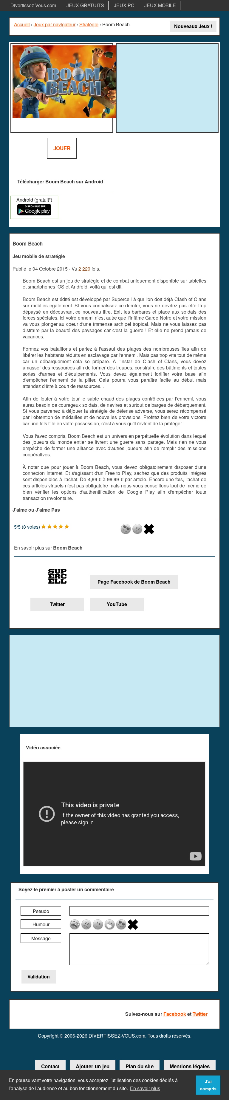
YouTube (117, 604)
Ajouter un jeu (92, 1066)
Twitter (57, 604)
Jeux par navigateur (54, 24)
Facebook (174, 1013)
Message (41, 938)
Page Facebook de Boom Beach (134, 581)
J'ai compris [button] (208, 1085)
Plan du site (140, 1066)
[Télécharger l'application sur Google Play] (34, 213)
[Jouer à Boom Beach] (61, 88)
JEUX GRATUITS (85, 5)
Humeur (41, 924)
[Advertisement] (168, 87)
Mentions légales (190, 1066)
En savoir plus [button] (145, 1088)
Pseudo (41, 911)
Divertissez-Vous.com (33, 5)
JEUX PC (124, 5)
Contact (50, 1066)
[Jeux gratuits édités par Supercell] (57, 577)
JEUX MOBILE (160, 5)
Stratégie (88, 24)
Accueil (22, 24)
